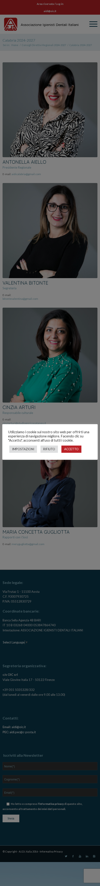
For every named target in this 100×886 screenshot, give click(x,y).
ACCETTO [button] (71, 449)
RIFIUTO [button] (49, 449)
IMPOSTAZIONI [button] (23, 449)
